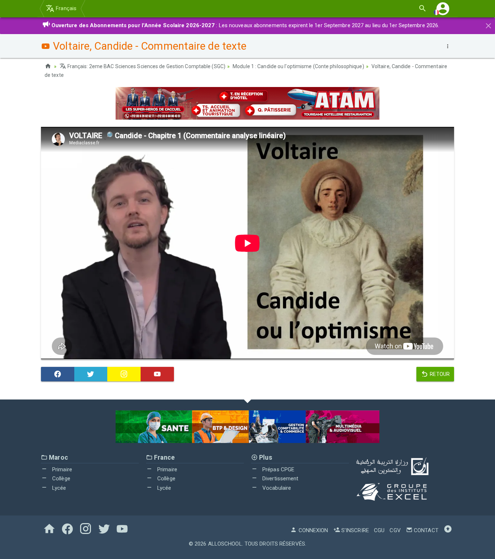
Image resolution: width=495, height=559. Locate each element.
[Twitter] (91, 374)
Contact (425, 530)
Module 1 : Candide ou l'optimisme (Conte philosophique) (298, 66)
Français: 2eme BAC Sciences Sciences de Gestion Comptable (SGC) (145, 66)
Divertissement (280, 478)
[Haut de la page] (448, 530)
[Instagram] (124, 374)
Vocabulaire (276, 488)
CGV (395, 530)
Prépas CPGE (277, 469)
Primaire (61, 469)
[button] (443, 8)
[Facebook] (57, 374)
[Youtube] (157, 374)
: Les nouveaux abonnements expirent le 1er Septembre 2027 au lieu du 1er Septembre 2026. (245, 25)
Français (65, 8)
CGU (379, 530)
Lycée (58, 488)
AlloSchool (225, 544)
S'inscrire (354, 530)
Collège (60, 478)
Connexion (312, 530)
